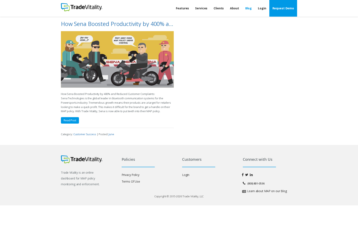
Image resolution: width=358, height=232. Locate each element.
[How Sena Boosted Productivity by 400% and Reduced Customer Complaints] (117, 59)
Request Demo (283, 8)
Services (201, 8)
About (234, 8)
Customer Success (85, 134)
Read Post (70, 120)
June (111, 134)
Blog (248, 8)
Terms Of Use (131, 181)
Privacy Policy (130, 175)
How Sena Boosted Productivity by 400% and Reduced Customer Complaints (158, 24)
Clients (219, 8)
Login (262, 8)
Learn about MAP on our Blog (267, 191)
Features (182, 8)
